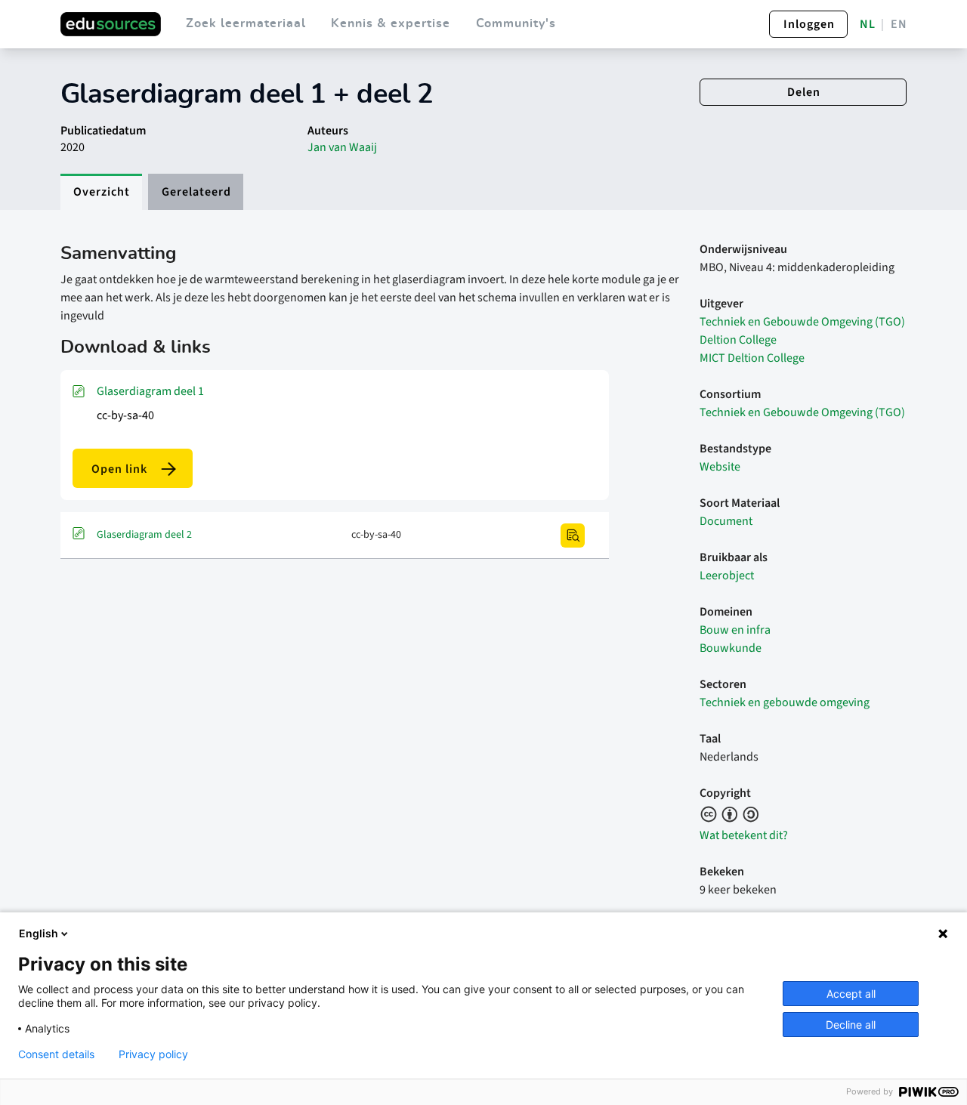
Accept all (851, 993)
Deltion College (738, 340)
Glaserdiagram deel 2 (144, 534)
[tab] (101, 192)
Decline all (851, 1024)
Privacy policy (153, 1054)
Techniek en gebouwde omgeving (785, 702)
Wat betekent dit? (744, 835)
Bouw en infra (735, 630)
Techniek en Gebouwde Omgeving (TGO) (802, 321)
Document (726, 521)
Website (720, 466)
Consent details (56, 1054)
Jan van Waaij (342, 147)
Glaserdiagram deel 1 (150, 391)
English (38, 933)
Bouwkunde (731, 648)
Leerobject (727, 575)
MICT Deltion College (752, 358)
